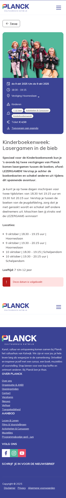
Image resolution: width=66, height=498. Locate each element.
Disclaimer (9, 488)
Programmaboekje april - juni (18, 436)
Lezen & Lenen (10, 420)
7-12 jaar (17, 110)
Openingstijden (10, 388)
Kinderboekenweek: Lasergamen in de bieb (30, 145)
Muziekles (7, 432)
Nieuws (6, 401)
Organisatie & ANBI (13, 384)
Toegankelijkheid (11, 409)
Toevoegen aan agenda (25, 128)
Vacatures (7, 397)
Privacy (22, 488)
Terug (13, 23)
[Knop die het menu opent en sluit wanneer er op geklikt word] (58, 7)
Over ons (7, 380)
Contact (6, 393)
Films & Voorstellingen (14, 424)
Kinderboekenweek (22, 116)
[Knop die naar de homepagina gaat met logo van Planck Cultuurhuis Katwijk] (15, 7)
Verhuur (6, 405)
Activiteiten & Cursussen (37, 110)
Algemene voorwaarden (41, 488)
